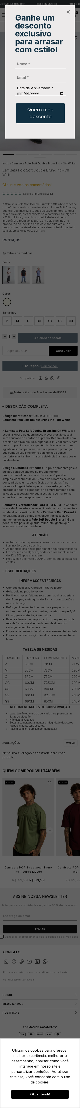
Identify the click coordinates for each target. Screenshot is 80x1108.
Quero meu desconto (40, 113)
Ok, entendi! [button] (40, 1094)
